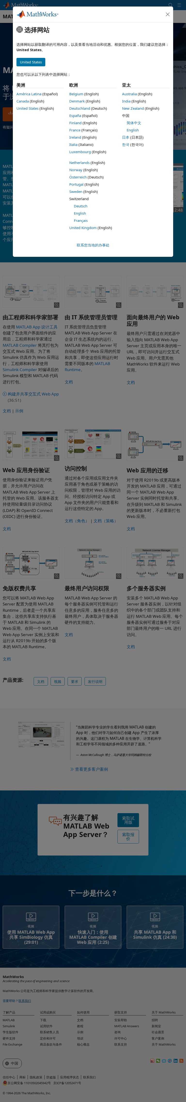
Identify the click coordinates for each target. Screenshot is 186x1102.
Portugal (76, 184)
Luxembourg (80, 151)
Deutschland (79, 108)
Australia (129, 93)
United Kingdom (83, 227)
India (126, 101)
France (74, 130)
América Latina (28, 93)
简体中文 (134, 122)
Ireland (75, 137)
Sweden (75, 191)
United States (27, 108)
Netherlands (79, 162)
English (80, 213)
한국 (125, 144)
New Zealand (133, 108)
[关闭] (167, 14)
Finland (75, 122)
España (75, 115)
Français (81, 220)
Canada (22, 101)
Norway (75, 169)
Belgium (76, 93)
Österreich (78, 177)
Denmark (77, 101)
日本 (125, 137)
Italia (73, 144)
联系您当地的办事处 (93, 245)
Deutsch (80, 206)
